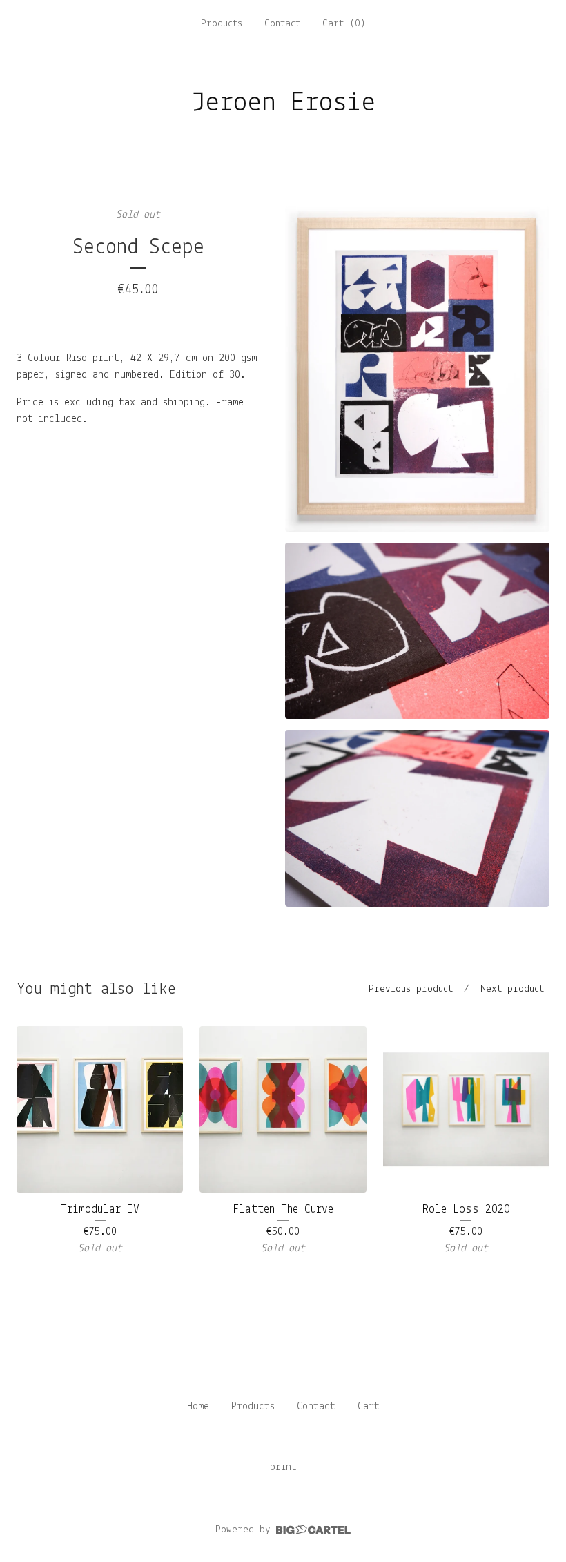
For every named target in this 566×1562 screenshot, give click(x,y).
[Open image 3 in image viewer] (417, 818)
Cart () (344, 24)
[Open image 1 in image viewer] (417, 369)
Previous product (411, 989)
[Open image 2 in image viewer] (417, 631)
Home (198, 1406)
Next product (512, 989)
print (283, 1467)
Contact (282, 24)
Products (221, 24)
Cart (369, 1406)
